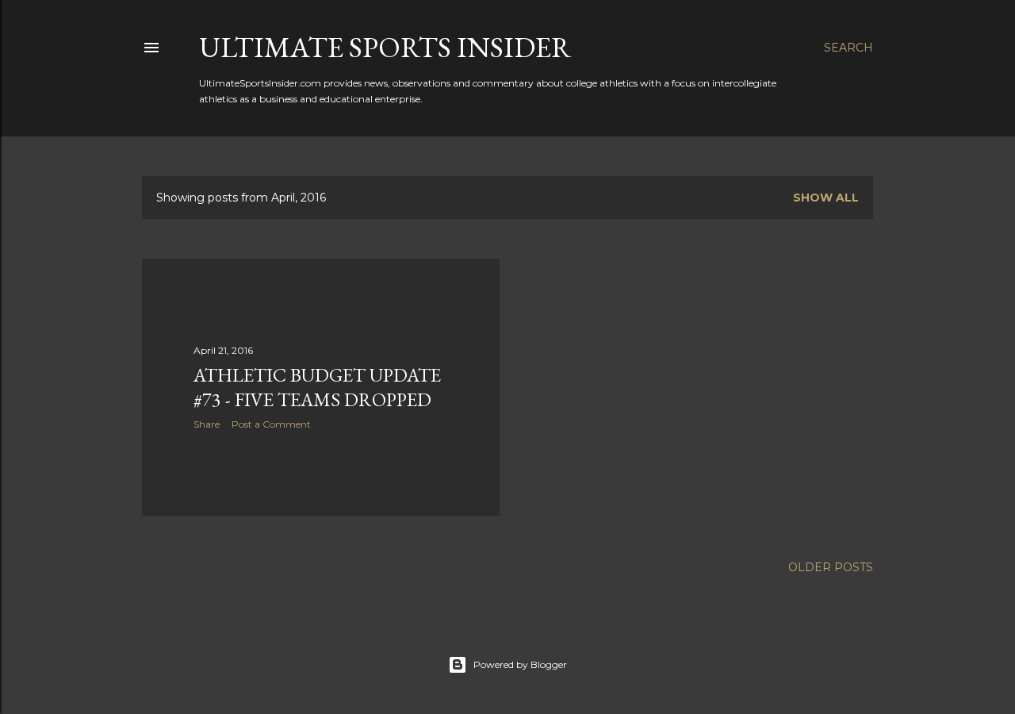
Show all (826, 197)
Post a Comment (271, 424)
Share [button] (206, 424)
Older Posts (830, 567)
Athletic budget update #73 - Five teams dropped (317, 387)
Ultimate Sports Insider (385, 47)
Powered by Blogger (520, 664)
